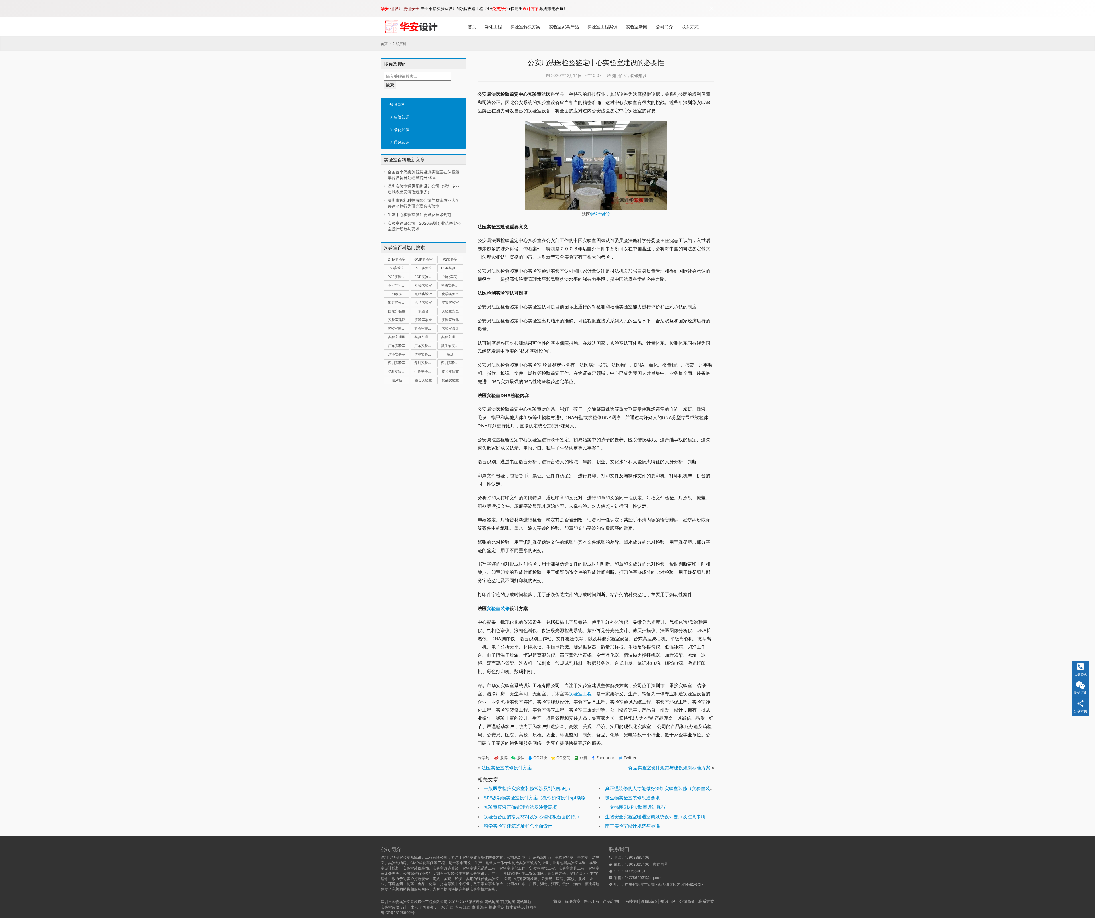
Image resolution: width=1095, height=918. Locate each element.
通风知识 (401, 142)
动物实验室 (423, 285)
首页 (472, 26)
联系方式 (690, 26)
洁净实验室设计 (425, 354)
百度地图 (507, 901)
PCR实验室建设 (452, 268)
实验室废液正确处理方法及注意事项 (520, 807)
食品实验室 (450, 380)
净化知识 (401, 129)
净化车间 (450, 277)
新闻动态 (649, 901)
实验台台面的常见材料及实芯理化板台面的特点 (532, 816)
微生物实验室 (451, 346)
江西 (467, 907)
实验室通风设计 (452, 337)
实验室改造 (423, 320)
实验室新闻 (636, 26)
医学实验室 (423, 302)
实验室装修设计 (425, 328)
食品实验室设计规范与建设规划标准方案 (669, 768)
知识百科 (397, 104)
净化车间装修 (398, 285)
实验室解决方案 (525, 26)
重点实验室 (423, 380)
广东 (441, 907)
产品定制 (611, 901)
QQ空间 (563, 757)
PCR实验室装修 (398, 277)
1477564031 (634, 871)
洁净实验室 (396, 354)
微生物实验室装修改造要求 (632, 798)
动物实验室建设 (452, 285)
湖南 (458, 907)
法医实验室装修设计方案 (507, 768)
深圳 (450, 354)
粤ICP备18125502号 (398, 912)
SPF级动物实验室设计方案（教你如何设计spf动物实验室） (544, 798)
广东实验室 (396, 346)
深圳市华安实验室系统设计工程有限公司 (414, 901)
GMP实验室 (423, 259)
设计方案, (531, 8)
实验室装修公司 (398, 328)
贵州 (475, 907)
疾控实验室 (450, 371)
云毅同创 (529, 907)
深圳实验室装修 (452, 363)
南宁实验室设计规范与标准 (632, 826)
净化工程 (493, 26)
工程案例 (630, 901)
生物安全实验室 (425, 371)
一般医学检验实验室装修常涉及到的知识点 (527, 788)
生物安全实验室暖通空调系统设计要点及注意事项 (655, 816)
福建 (492, 907)
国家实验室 (396, 311)
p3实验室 (397, 268)
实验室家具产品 (564, 26)
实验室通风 (396, 337)
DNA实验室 (396, 259)
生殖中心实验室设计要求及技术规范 (419, 214)
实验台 (423, 311)
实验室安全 (450, 311)
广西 (449, 907)
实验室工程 (580, 693)
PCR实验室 (423, 268)
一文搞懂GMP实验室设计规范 (635, 807)
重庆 (501, 907)
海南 (484, 907)
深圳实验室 (396, 363)
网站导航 (523, 901)
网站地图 (491, 901)
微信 (517, 757)
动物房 (397, 294)
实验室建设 (396, 320)
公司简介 (664, 26)
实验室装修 (450, 320)
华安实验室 (450, 302)
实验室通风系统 (425, 337)
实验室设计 (450, 328)
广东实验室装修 (425, 346)
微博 (504, 757)
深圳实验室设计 (398, 371)
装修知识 (401, 117)
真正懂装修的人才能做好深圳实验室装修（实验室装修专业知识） (671, 788)
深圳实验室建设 (425, 363)
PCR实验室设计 (425, 277)
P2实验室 (450, 259)
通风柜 (397, 380)
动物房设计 (423, 294)
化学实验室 (450, 294)
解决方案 (573, 901)
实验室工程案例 (602, 26)
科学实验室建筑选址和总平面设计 (518, 826)
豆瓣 (583, 757)
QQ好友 (540, 757)
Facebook (605, 757)
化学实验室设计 (398, 302)
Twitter (630, 757)
